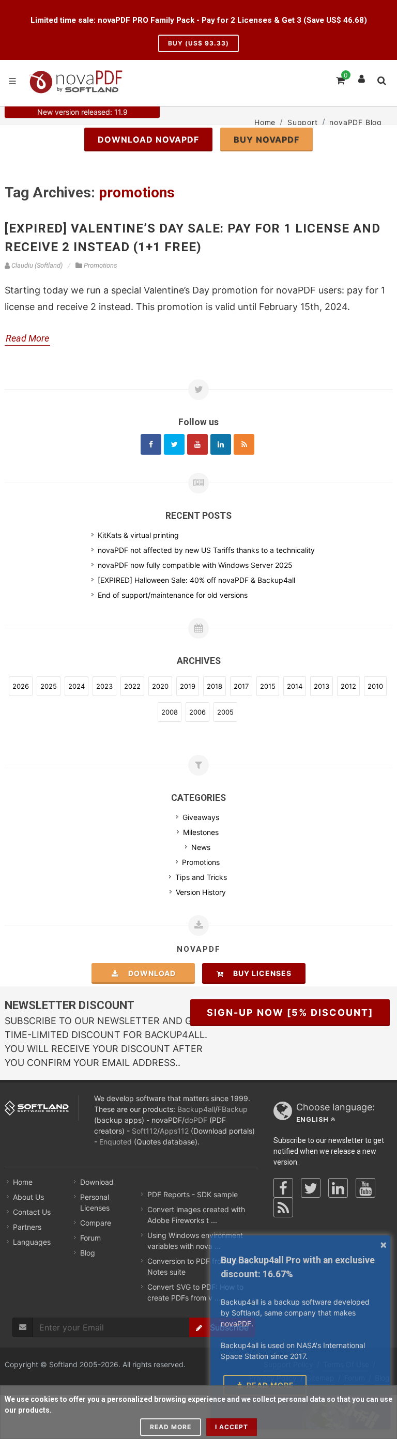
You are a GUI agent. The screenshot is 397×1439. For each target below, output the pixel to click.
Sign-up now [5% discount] (290, 1012)
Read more (170, 1427)
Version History (201, 892)
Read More (27, 338)
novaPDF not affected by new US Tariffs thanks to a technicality (206, 550)
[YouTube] (365, 1188)
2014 (294, 686)
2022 (132, 686)
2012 (348, 686)
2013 (321, 686)
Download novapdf (148, 139)
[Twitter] (174, 444)
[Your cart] (339, 79)
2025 (48, 686)
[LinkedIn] (338, 1188)
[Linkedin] (220, 444)
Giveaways (200, 817)
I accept (231, 1427)
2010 (375, 686)
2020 (160, 686)
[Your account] (361, 76)
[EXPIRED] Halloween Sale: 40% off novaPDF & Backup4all (196, 580)
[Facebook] (151, 444)
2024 (76, 686)
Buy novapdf (266, 139)
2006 (197, 712)
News (200, 847)
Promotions (201, 862)
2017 (241, 686)
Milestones (201, 832)
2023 (104, 686)
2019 (187, 686)
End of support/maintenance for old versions (173, 595)
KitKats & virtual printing (138, 535)
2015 (268, 686)
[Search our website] (381, 79)
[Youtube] (197, 444)
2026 (20, 686)
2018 (214, 686)
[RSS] (244, 444)
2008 (169, 712)
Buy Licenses (259, 973)
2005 (225, 712)
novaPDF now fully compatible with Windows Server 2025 (195, 565)
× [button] (383, 1244)
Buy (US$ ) (198, 43)
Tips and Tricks (201, 877)
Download (149, 973)
